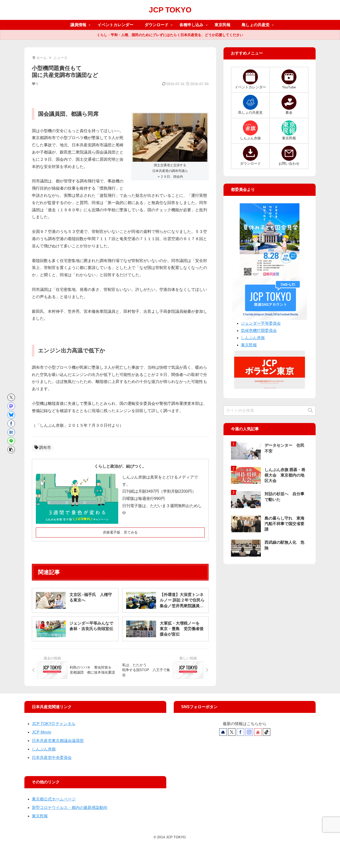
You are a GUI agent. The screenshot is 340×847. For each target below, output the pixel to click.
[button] (11, 449)
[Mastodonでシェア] (11, 406)
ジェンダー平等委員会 (261, 323)
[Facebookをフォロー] (240, 732)
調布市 (45, 447)
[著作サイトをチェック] (223, 732)
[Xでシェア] (11, 397)
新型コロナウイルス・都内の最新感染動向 (70, 807)
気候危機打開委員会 (259, 330)
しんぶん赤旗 (253, 338)
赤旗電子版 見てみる (120, 532)
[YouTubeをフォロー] (258, 732)
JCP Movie (41, 732)
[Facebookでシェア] (11, 423)
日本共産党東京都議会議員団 (58, 741)
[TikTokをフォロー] (266, 732)
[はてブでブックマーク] (11, 432)
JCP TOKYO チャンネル (53, 724)
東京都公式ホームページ (54, 799)
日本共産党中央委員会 (52, 757)
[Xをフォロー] (231, 732)
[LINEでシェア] (11, 441)
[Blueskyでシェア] (11, 415)
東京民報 (249, 345)
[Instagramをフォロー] (249, 732)
